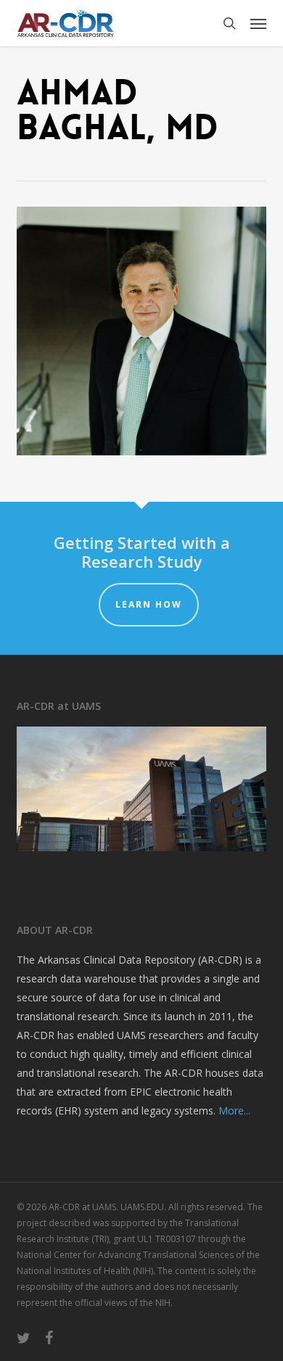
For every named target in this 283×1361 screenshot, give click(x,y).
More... (234, 1110)
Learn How (148, 604)
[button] (258, 23)
